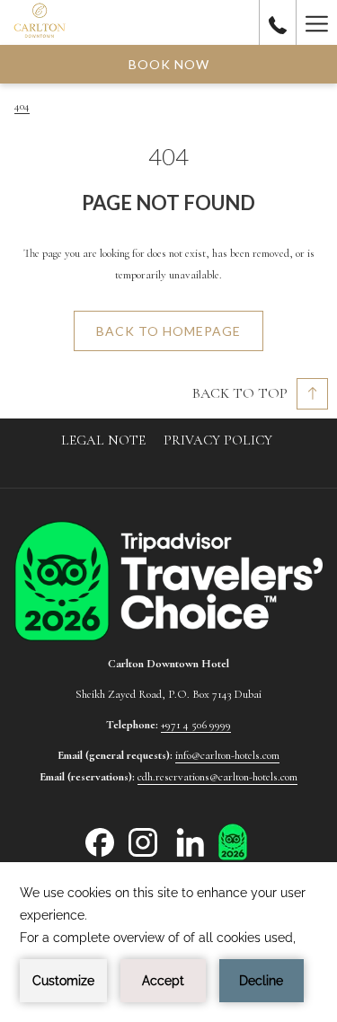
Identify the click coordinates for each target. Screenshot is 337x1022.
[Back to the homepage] (39, 22)
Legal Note (103, 440)
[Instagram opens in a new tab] (143, 841)
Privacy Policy (218, 440)
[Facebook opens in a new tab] (99, 841)
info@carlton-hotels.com (227, 755)
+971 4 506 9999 (196, 725)
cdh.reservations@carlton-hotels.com (217, 777)
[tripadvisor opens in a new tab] (232, 840)
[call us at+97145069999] (278, 22)
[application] (168, 942)
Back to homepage (168, 331)
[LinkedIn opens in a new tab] (190, 841)
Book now (169, 64)
